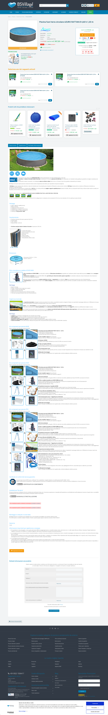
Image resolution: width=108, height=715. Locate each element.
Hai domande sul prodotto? (47, 50)
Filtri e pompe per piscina (60, 638)
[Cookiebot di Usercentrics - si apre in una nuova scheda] (10, 713)
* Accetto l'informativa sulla (55, 604)
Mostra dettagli (22, 711)
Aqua (79, 661)
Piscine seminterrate (12, 651)
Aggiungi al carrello (88, 35)
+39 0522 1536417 (16, 674)
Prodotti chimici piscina (37, 643)
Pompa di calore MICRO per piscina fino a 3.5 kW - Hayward (71, 126)
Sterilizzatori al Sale (59, 648)
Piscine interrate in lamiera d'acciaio (16, 646)
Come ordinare (35, 676)
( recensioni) (91, 696)
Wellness (56, 678)
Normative (57, 682)
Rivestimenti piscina (59, 643)
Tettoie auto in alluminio (83, 646)
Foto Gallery (57, 687)
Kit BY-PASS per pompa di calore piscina (90, 125)
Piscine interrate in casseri (14, 648)
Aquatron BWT (58, 666)
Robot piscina (35, 641)
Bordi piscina (58, 641)
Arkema (80, 664)
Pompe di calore (58, 651)
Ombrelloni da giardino (83, 643)
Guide (56, 676)
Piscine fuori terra (12, 638)
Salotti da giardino (82, 638)
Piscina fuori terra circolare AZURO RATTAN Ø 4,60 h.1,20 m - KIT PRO (35, 91)
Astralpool (57, 661)
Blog (56, 674)
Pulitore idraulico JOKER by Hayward (16, 125)
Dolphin (9, 664)
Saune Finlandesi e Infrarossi (84, 648)
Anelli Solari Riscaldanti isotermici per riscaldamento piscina (34, 126)
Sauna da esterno (82, 651)
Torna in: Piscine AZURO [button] (16, 621)
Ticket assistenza (35, 693)
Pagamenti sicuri (14, 676)
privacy (90, 688)
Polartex (33, 664)
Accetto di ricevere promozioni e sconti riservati (55, 606)
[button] (90, 5)
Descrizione (12, 145)
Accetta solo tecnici (95, 711)
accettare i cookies (35, 503)
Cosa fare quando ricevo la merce (39, 688)
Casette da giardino (82, 641)
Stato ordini (34, 690)
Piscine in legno (11, 641)
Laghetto (34, 666)
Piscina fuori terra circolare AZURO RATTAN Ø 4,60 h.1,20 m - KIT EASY (82, 75)
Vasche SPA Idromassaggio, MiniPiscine (40, 638)
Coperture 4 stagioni (36, 648)
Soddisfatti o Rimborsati (17, 686)
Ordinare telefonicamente (37, 681)
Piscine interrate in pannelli (14, 643)
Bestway (80, 666)
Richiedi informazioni (34, 145)
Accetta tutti (95, 703)
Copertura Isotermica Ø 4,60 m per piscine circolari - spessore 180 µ (53, 126)
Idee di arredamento (58, 685)
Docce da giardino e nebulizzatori (39, 651)
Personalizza (94, 707)
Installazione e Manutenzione (60, 680)
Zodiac (9, 661)
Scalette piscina (58, 646)
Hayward (57, 664)
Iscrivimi (82, 691)
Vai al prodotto (87, 131)
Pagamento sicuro (87, 39)
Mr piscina (34, 661)
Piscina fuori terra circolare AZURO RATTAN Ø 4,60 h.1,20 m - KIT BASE (35, 75)
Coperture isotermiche (36, 646)
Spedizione (22, 145)
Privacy (61, 604)
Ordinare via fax (35, 678)
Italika (9, 666)
